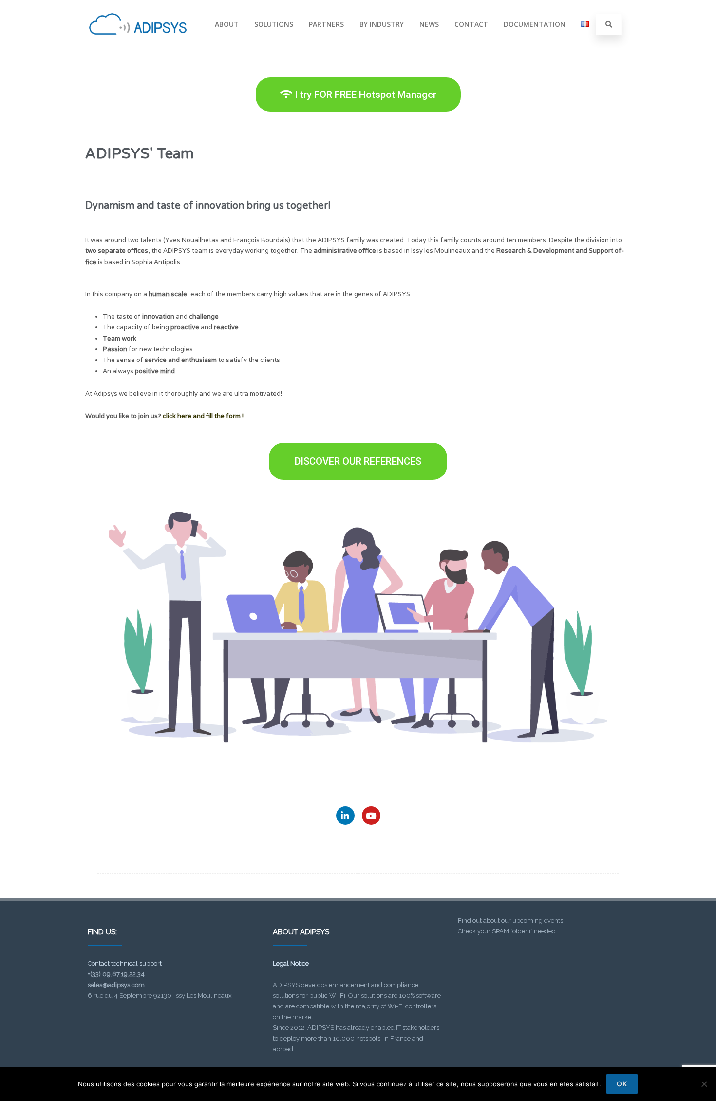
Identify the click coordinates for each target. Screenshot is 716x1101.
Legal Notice (291, 963)
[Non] (704, 1084)
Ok (622, 1084)
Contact (471, 24)
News (429, 24)
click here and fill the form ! (203, 416)
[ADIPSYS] (138, 45)
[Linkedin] (345, 815)
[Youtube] (371, 815)
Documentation (534, 24)
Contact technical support (125, 963)
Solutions (273, 24)
